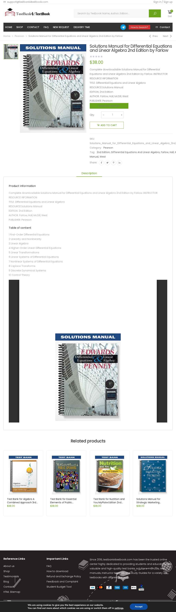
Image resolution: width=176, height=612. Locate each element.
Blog (6, 581)
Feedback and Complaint (62, 581)
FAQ (46, 27)
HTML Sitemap (11, 592)
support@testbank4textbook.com (27, 2)
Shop (19, 27)
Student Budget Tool (59, 586)
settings (119, 608)
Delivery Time (82, 27)
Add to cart (109, 125)
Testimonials (11, 576)
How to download (57, 571)
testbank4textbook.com (118, 559)
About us (8, 566)
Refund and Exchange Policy (64, 576)
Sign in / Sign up (163, 2)
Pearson (19, 36)
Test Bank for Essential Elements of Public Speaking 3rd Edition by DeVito (63, 504)
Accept (138, 606)
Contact (33, 27)
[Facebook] (101, 162)
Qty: (92, 115)
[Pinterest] (113, 162)
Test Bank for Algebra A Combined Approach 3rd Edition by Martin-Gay (21, 502)
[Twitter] (107, 162)
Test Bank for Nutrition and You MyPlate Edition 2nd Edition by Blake (109, 502)
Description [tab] (89, 173)
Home (8, 27)
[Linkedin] (119, 162)
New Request (61, 27)
